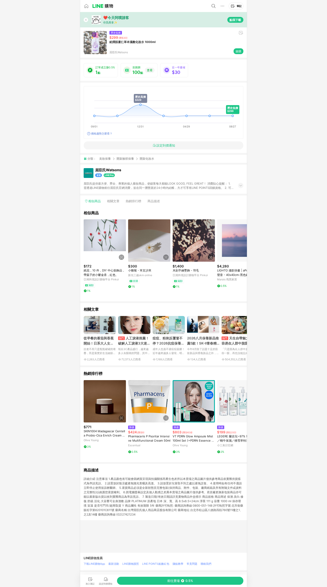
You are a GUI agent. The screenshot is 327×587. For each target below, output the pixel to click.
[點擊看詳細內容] (105, 240)
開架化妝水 (147, 158)
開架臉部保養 (125, 158)
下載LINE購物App (94, 563)
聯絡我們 (206, 563)
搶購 (238, 51)
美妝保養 (105, 158)
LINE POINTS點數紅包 (155, 563)
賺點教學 (178, 563)
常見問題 (192, 563)
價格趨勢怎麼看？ (101, 133)
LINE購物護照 (130, 563)
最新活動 (113, 563)
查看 (150, 70)
